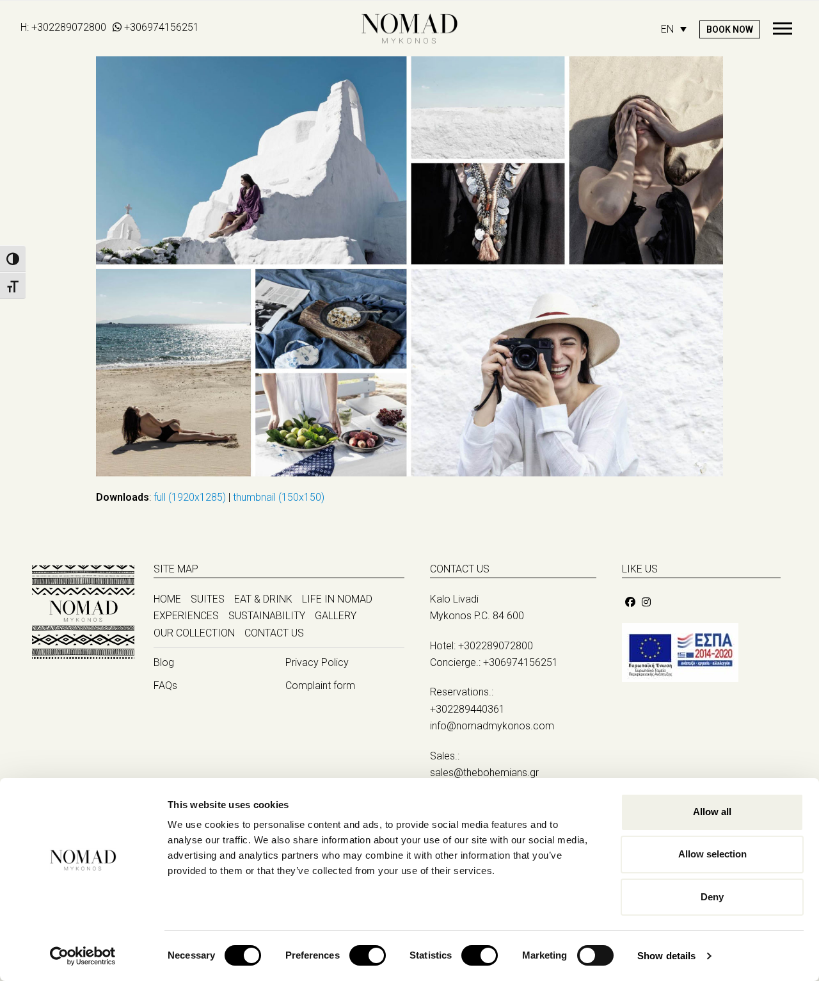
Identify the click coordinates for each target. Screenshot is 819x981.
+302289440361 (467, 709)
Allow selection (712, 853)
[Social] (630, 602)
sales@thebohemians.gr (484, 772)
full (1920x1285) (190, 497)
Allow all (712, 811)
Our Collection (194, 633)
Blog (164, 662)
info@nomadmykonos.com (492, 726)
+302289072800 (68, 27)
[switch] (367, 955)
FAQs (165, 685)
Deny (712, 896)
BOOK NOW (729, 29)
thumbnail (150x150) (278, 497)
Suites (208, 599)
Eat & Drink (263, 599)
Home (167, 599)
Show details (666, 955)
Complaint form (320, 685)
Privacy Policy (317, 662)
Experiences (186, 616)
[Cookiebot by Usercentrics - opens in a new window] (83, 956)
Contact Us (274, 633)
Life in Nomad (337, 599)
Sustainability (266, 616)
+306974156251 (161, 27)
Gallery (335, 616)
